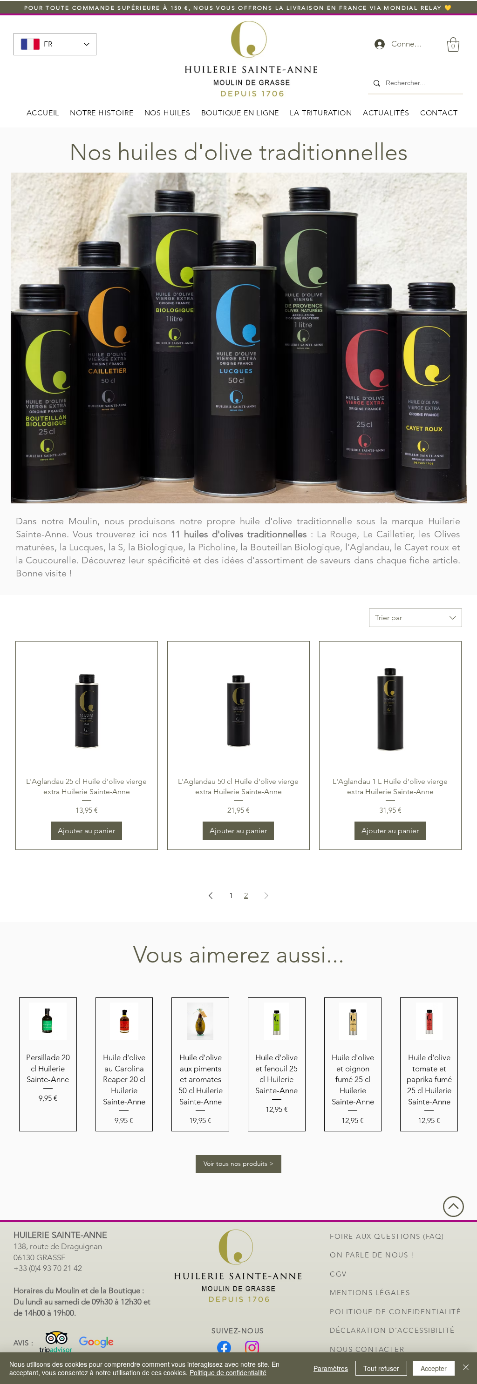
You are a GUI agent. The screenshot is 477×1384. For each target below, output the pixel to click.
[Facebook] (224, 1347)
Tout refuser (381, 1368)
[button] (453, 44)
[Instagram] (252, 1347)
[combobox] (415, 617)
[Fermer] (465, 1368)
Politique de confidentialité (228, 1372)
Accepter (434, 1368)
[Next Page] (266, 895)
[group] (238, 1064)
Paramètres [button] (330, 1368)
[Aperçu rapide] (86, 705)
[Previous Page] (210, 895)
